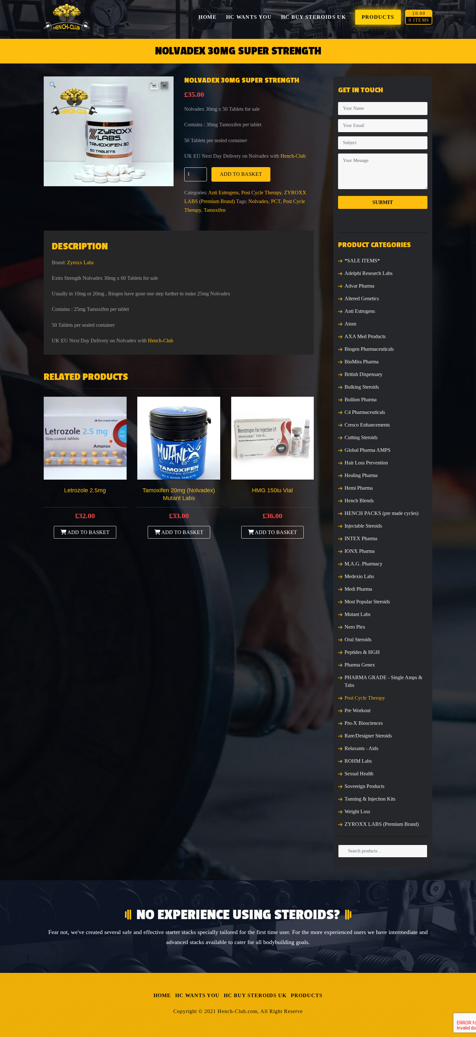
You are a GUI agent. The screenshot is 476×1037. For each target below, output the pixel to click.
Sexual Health (359, 773)
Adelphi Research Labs (368, 273)
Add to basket (241, 174)
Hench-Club (293, 156)
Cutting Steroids (361, 437)
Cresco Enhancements (367, 424)
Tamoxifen (215, 210)
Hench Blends (359, 500)
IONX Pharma (360, 551)
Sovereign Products (364, 786)
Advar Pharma (359, 286)
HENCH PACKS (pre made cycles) (381, 513)
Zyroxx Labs (80, 262)
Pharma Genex (360, 664)
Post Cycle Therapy (261, 192)
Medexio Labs (359, 576)
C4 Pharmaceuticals (365, 412)
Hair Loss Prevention (366, 462)
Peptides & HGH (362, 652)
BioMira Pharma (362, 361)
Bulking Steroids (362, 387)
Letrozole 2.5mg (85, 490)
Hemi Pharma (359, 488)
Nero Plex (355, 627)
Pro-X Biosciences (364, 723)
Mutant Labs (357, 614)
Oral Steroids (358, 639)
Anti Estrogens (223, 192)
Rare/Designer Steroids (368, 735)
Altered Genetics (362, 298)
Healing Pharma (361, 475)
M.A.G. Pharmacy (363, 563)
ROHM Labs (358, 761)
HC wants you (197, 995)
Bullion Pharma (361, 399)
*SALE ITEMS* (362, 260)
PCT (275, 201)
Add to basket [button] (87, 532)
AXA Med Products (365, 336)
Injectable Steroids (363, 526)
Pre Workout (357, 710)
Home (162, 995)
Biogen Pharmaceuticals (369, 349)
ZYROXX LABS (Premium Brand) (382, 824)
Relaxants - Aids (361, 748)
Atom (350, 323)
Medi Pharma (358, 589)
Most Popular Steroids (367, 601)
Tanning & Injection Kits (370, 799)
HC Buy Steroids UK (255, 995)
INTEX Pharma (361, 538)
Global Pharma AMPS (368, 450)
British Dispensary (363, 374)
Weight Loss (357, 811)
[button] (53, 85)
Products (307, 995)
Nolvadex (258, 201)
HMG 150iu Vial (272, 490)
